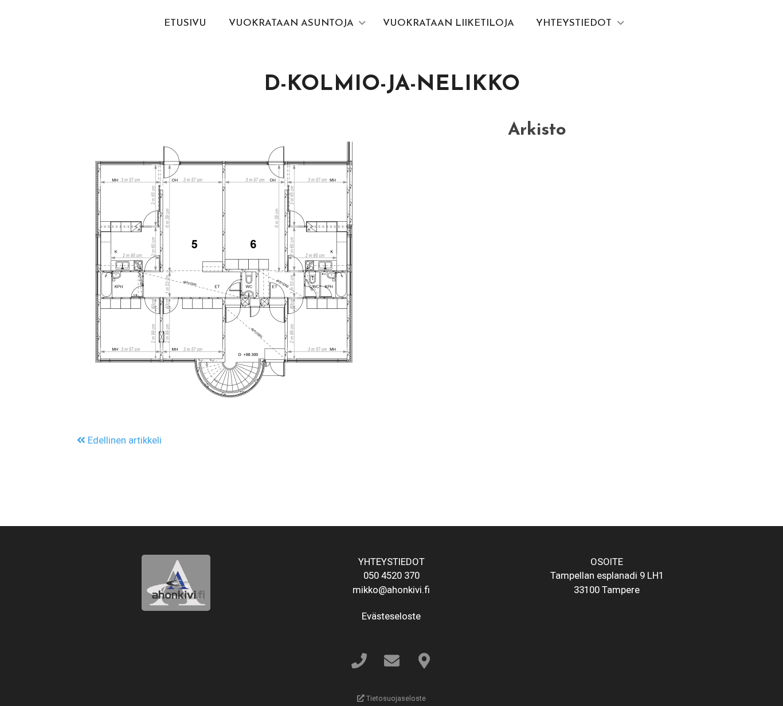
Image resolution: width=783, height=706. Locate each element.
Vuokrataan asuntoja (291, 23)
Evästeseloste (391, 616)
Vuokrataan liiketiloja (448, 23)
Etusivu (185, 23)
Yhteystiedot (574, 23)
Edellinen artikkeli (123, 440)
